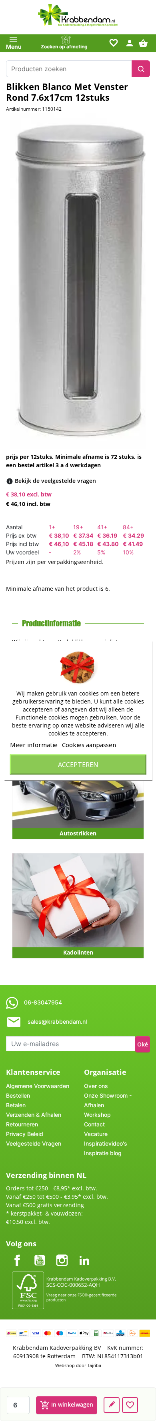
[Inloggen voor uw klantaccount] (129, 42)
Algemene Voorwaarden (37, 1085)
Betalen (16, 1105)
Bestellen (18, 1095)
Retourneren (22, 1124)
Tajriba (94, 1365)
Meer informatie (34, 744)
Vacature (96, 1133)
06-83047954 (43, 1002)
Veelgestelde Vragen (33, 1143)
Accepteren (78, 764)
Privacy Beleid (24, 1133)
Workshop (97, 1114)
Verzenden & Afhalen (33, 1114)
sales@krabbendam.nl (57, 1021)
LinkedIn (84, 1253)
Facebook (17, 1253)
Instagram (62, 1253)
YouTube (40, 1253)
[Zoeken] (141, 68)
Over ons (96, 1085)
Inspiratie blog (103, 1153)
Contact (94, 1124)
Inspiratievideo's (105, 1143)
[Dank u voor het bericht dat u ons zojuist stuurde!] (112, 1405)
